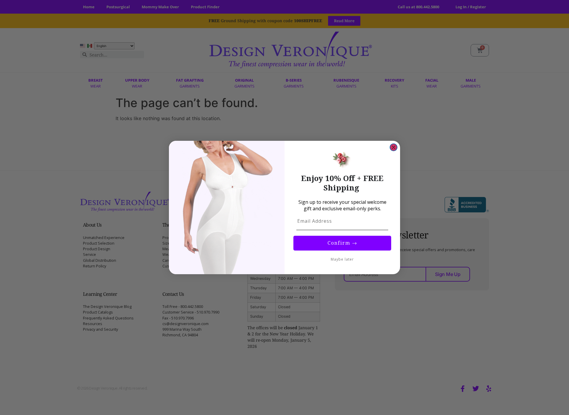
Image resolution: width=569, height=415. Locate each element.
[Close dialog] (393, 147)
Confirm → (342, 243)
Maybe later (342, 259)
